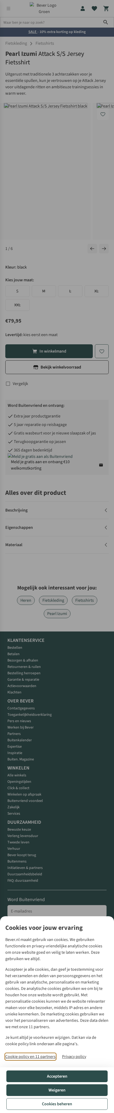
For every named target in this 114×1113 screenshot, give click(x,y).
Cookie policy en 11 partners (30, 1057)
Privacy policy (74, 1057)
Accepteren (57, 1076)
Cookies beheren (57, 1104)
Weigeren (57, 1090)
